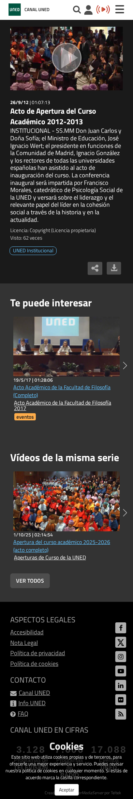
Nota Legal (24, 642)
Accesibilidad (27, 632)
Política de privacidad (37, 653)
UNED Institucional (33, 250)
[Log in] (88, 11)
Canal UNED (34, 692)
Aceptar (66, 789)
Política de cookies (34, 663)
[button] (125, 365)
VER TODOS (30, 580)
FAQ (23, 713)
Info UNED (32, 703)
